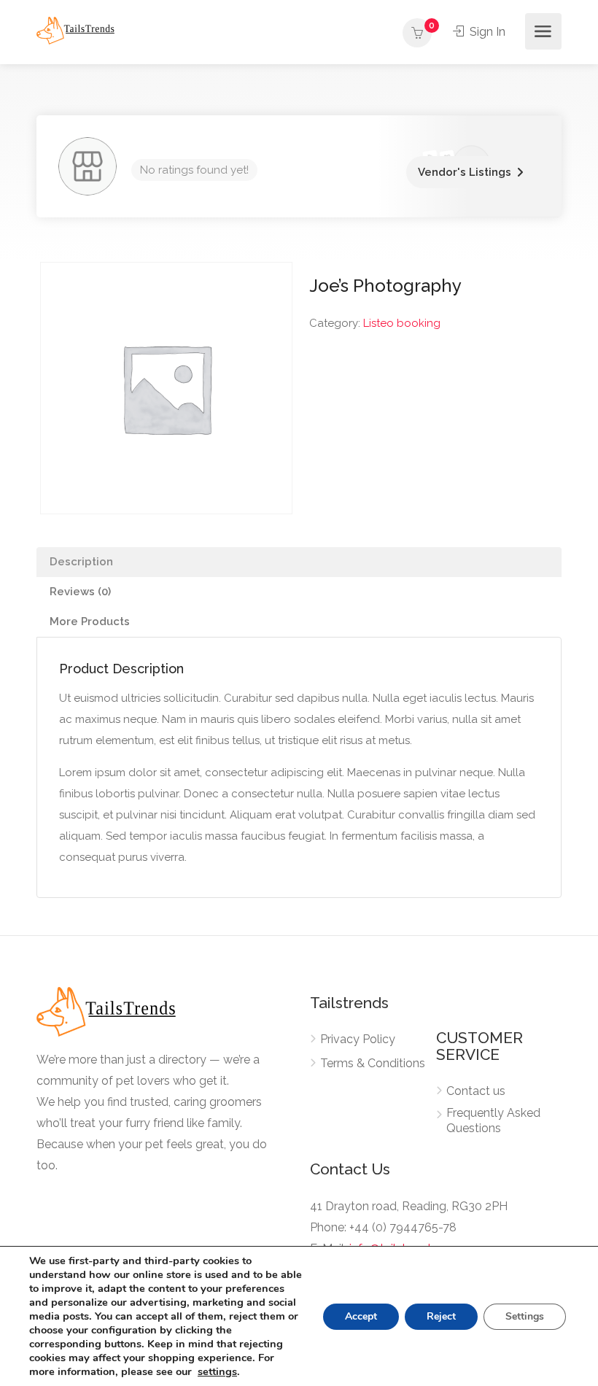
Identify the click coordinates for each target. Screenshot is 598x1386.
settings (217, 1371)
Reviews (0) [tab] (80, 591)
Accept (361, 1316)
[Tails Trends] (75, 29)
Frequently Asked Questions (493, 1120)
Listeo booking (401, 323)
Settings (524, 1316)
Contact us (475, 1091)
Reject (441, 1316)
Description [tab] (81, 561)
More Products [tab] (90, 621)
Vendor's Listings (464, 172)
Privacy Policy (357, 1039)
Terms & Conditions (372, 1063)
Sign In (486, 32)
